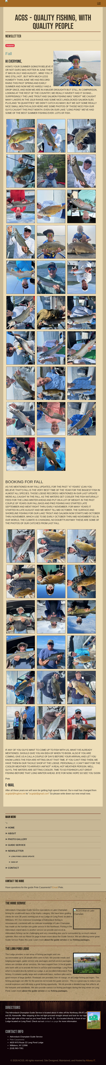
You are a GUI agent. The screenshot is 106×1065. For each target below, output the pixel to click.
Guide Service (17, 845)
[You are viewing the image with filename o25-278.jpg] (81, 206)
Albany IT (90, 1060)
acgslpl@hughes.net (15, 793)
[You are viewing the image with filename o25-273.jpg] (20, 171)
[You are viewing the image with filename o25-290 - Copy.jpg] (81, 312)
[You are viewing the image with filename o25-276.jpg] (20, 206)
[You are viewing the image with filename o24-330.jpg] (81, 652)
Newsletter (16, 851)
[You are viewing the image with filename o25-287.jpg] (20, 312)
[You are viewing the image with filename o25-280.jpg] (20, 241)
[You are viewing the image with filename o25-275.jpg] (81, 171)
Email (55, 887)
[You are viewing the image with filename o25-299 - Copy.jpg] (51, 383)
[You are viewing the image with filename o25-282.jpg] (81, 241)
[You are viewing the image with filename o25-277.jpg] (51, 206)
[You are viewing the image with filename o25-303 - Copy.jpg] (51, 418)
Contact (13, 868)
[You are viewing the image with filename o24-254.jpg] (20, 581)
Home (11, 827)
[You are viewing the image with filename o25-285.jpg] (81, 277)
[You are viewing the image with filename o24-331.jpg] (20, 687)
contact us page (51, 1021)
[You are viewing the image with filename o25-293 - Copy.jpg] (51, 347)
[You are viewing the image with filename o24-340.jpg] (81, 722)
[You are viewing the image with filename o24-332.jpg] (51, 687)
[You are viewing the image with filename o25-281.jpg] (51, 241)
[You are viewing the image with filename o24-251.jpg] (51, 546)
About (12, 833)
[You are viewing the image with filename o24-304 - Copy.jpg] (51, 616)
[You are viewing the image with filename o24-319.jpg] (51, 652)
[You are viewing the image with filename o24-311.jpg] (81, 616)
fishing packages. (81, 940)
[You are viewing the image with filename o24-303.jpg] (20, 616)
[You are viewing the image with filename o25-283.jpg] (20, 277)
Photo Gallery (17, 839)
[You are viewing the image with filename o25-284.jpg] (51, 277)
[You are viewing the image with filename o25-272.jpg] (81, 135)
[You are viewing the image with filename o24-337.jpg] (51, 722)
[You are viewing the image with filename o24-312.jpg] (20, 652)
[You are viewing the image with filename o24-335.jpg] (20, 722)
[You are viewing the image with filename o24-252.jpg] (81, 546)
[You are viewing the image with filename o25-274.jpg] (51, 171)
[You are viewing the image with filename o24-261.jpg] (51, 581)
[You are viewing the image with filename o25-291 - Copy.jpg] (20, 347)
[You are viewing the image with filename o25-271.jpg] (51, 135)
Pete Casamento (17, 1039)
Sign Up (14, 862)
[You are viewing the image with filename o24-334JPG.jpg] (81, 687)
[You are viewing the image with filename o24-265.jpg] (81, 581)
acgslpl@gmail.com (39, 793)
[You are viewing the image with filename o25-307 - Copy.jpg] (20, 454)
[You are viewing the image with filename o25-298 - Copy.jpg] (20, 383)
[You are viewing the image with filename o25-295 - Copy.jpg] (81, 347)
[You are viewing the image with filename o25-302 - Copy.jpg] (20, 418)
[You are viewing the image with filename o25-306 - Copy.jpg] (81, 418)
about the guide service (55, 940)
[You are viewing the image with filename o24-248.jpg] (20, 546)
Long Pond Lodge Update (22, 856)
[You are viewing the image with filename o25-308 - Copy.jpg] (51, 454)
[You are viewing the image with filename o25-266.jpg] (20, 135)
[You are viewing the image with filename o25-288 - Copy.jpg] (51, 312)
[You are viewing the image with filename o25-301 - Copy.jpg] (81, 383)
